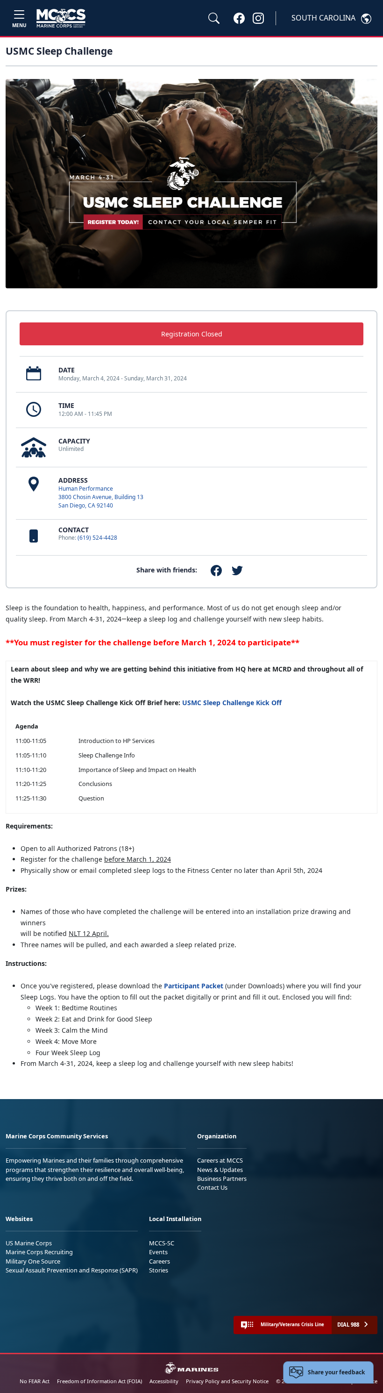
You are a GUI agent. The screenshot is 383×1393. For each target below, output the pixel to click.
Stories (158, 1270)
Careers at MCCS (220, 1160)
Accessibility (163, 1381)
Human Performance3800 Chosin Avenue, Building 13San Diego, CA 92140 (100, 497)
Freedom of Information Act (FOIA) (99, 1381)
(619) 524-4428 (97, 538)
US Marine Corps (29, 1243)
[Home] (60, 18)
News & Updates (220, 1169)
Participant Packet (194, 985)
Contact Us (212, 1187)
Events (158, 1252)
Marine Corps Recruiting (39, 1252)
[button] (239, 18)
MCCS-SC (161, 1243)
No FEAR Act (35, 1381)
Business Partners (222, 1178)
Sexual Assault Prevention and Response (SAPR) (72, 1270)
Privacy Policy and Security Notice (227, 1381)
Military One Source (33, 1261)
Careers (159, 1261)
